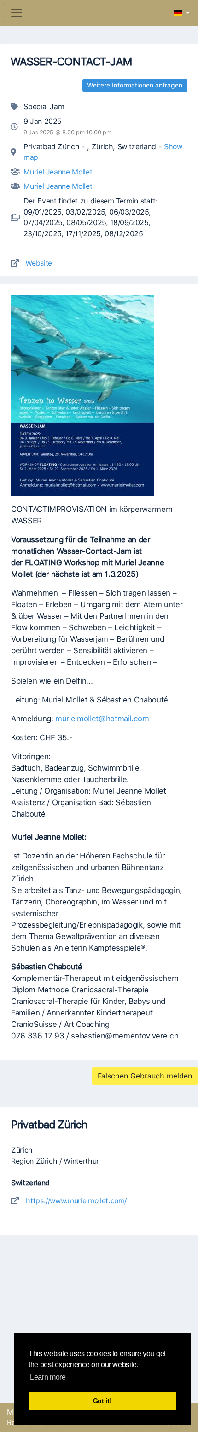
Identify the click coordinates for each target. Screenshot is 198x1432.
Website (38, 263)
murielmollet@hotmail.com (102, 718)
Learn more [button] (47, 1377)
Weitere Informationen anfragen (134, 85)
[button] (181, 13)
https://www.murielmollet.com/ (76, 1200)
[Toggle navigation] (16, 13)
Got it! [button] (102, 1400)
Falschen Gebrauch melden (145, 1076)
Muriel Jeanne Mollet (57, 172)
